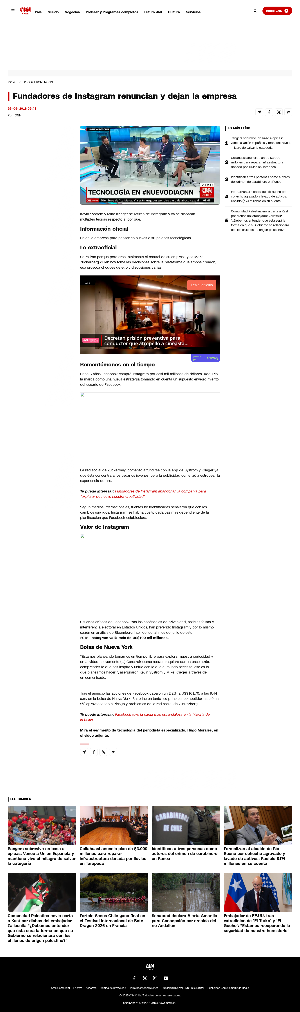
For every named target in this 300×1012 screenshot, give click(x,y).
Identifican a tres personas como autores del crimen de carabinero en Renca (260, 179)
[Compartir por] (288, 112)
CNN (18, 115)
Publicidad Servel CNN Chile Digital (183, 988)
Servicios (193, 12)
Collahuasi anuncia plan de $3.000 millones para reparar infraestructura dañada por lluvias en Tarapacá (257, 162)
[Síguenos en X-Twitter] (144, 978)
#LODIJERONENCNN (38, 82)
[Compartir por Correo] (259, 112)
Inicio (11, 82)
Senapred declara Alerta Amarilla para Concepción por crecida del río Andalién (184, 921)
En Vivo (77, 988)
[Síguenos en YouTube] (165, 978)
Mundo (53, 12)
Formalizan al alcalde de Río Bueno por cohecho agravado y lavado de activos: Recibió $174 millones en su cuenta (259, 196)
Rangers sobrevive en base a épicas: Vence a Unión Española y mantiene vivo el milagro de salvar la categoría (261, 143)
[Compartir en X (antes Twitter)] (279, 112)
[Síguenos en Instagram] (155, 978)
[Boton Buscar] (255, 10)
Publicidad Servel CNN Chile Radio (228, 988)
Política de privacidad (113, 988)
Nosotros (91, 988)
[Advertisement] (41, 378)
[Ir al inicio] (25, 10)
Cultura (174, 12)
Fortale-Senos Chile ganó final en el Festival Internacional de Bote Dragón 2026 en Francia (112, 921)
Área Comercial (60, 988)
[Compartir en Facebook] (269, 112)
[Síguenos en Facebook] (134, 978)
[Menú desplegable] (13, 10)
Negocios (72, 12)
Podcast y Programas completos (112, 12)
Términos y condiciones (144, 988)
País (38, 12)
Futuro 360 (153, 12)
